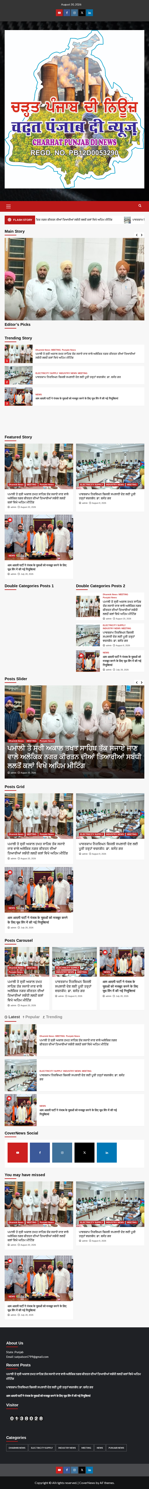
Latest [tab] (13, 1017)
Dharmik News (43, 350)
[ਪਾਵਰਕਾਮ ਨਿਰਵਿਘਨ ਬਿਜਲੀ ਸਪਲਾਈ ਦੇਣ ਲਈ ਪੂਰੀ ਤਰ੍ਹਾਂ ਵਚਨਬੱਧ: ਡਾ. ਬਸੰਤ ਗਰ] (74, 308)
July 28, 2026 (27, 574)
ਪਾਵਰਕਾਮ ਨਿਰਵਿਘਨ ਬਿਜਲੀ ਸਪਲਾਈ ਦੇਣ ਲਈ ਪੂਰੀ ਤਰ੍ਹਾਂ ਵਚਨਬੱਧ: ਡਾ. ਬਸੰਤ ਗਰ (78, 377)
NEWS (39, 395)
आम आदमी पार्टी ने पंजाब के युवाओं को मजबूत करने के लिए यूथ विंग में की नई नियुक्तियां (77, 398)
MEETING (56, 350)
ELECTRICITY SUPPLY (47, 373)
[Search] (140, 205)
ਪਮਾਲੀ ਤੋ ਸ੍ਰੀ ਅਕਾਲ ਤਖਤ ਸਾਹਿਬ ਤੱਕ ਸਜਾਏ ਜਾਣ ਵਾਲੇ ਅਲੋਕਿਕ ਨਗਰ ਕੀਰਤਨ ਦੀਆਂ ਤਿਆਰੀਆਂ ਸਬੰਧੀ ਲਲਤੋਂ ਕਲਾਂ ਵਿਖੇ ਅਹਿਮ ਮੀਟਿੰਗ (38, 498)
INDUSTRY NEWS (68, 373)
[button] (8, 206)
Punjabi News (69, 350)
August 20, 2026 (28, 507)
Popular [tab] (32, 1017)
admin (13, 507)
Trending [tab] (53, 1017)
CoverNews (87, 1483)
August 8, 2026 (99, 503)
